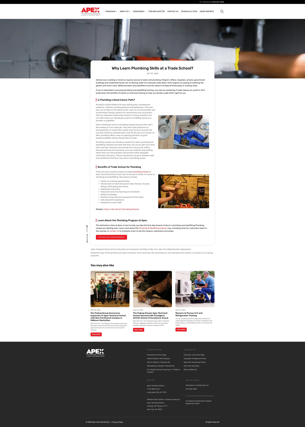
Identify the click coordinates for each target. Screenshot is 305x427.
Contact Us (172, 11)
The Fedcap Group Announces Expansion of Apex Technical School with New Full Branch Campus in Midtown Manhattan (108, 316)
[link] (95, 353)
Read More (96, 334)
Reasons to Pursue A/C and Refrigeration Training (188, 314)
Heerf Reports (207, 11)
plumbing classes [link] (141, 172)
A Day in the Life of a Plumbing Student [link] (121, 209)
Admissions (138, 11)
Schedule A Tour (189, 11)
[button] (220, 11)
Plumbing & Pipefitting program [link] (153, 228)
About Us (124, 11)
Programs (110, 11)
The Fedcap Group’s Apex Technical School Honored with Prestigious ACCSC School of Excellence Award (150, 315)
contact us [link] (114, 231)
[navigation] (165, 389)
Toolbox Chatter (156, 11)
